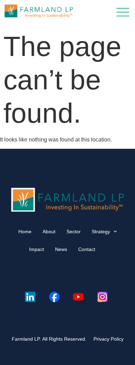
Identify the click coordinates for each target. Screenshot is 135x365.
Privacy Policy (108, 339)
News (61, 249)
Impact (36, 249)
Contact (86, 249)
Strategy (101, 231)
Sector (73, 231)
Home (25, 231)
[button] (123, 13)
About (49, 231)
